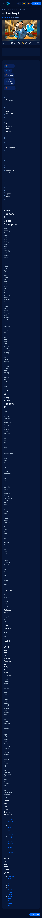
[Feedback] (26, 43)
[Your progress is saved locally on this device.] (22, 43)
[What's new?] (24, 3)
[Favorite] (29, 3)
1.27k (7, 43)
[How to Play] (30, 43)
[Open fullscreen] (38, 43)
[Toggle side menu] (2, 3)
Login (36, 3)
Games (4, 9)
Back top (36, 915)
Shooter (10, 9)
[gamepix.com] (8, 3)
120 (15, 43)
